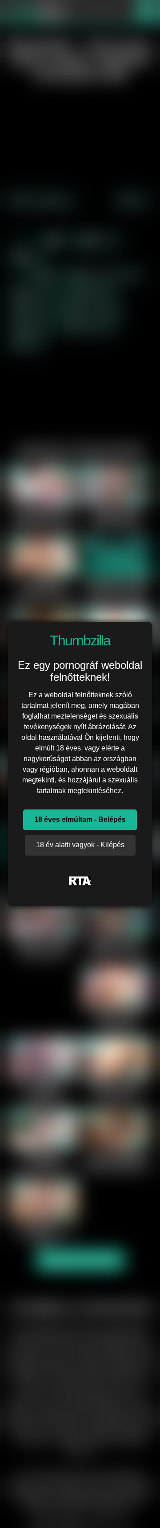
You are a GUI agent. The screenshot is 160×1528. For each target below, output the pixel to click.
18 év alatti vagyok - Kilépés (80, 844)
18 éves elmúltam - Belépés (80, 819)
